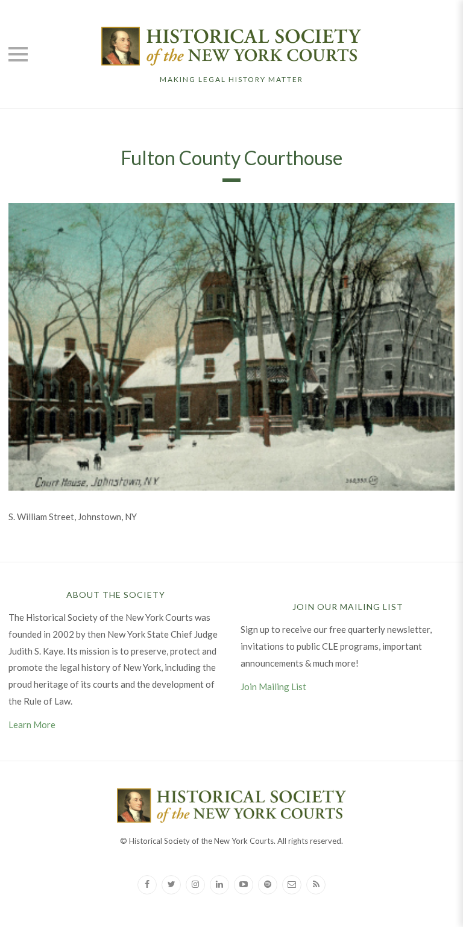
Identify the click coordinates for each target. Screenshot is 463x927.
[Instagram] (195, 884)
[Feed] (316, 884)
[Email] (291, 884)
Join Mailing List (273, 686)
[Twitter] (171, 884)
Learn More (31, 724)
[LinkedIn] (219, 884)
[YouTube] (243, 884)
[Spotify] (267, 884)
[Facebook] (147, 884)
